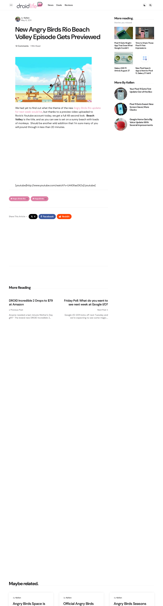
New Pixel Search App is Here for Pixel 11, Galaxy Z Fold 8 (144, 71)
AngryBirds (41, 198)
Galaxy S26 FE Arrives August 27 (122, 69)
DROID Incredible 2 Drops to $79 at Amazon (31, 302)
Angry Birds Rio (82, 108)
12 (22, 46)
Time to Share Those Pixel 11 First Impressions (144, 45)
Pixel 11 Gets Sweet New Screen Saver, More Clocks (141, 107)
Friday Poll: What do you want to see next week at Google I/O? (86, 302)
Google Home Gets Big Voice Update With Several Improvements (141, 122)
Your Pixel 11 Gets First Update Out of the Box (141, 90)
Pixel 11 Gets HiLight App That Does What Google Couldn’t (123, 45)
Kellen (26, 18)
